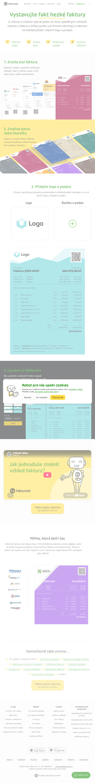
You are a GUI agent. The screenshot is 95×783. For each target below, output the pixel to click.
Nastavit (28, 397)
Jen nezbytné (42, 397)
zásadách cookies (76, 389)
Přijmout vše (58, 397)
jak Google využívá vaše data (46, 392)
